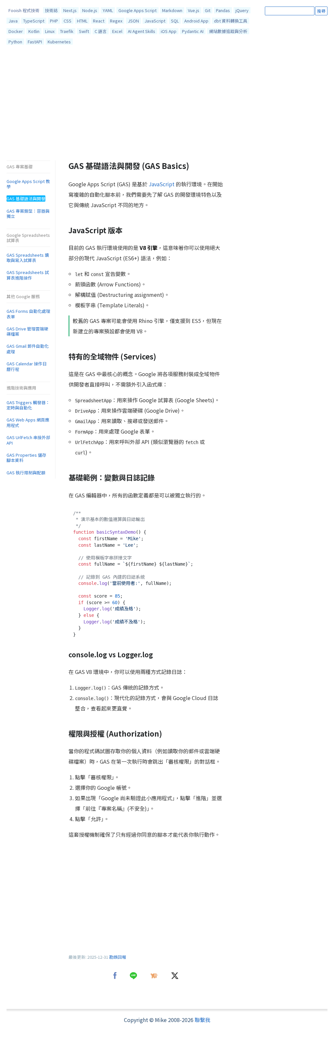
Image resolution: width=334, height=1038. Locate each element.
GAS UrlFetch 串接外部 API (28, 440)
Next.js (70, 10)
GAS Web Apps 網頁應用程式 (28, 422)
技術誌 (51, 10)
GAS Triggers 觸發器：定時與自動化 (28, 405)
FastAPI (35, 41)
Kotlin (33, 31)
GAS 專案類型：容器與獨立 (28, 214)
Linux (49, 31)
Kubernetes (59, 41)
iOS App (168, 31)
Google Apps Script (137, 10)
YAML (108, 10)
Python (15, 41)
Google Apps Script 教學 (28, 184)
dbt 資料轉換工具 (230, 21)
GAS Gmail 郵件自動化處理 (28, 349)
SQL (175, 21)
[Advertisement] (167, 104)
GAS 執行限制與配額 (26, 472)
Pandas (223, 10)
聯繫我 (202, 1020)
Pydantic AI (193, 31)
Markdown (172, 10)
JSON (133, 21)
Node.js (89, 10)
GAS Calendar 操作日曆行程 (27, 366)
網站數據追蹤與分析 (228, 31)
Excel (117, 31)
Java (13, 21)
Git (207, 10)
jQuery (242, 10)
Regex (116, 21)
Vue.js (193, 10)
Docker (15, 31)
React (98, 21)
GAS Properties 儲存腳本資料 (26, 458)
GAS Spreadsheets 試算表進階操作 (28, 275)
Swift (84, 31)
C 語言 (101, 31)
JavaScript (154, 21)
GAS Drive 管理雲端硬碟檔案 (27, 331)
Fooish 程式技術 (23, 10)
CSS (67, 21)
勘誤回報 (117, 957)
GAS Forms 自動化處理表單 (28, 314)
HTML (82, 21)
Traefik (66, 31)
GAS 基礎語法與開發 (26, 198)
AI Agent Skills (141, 31)
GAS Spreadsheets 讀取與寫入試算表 (28, 258)
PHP (54, 21)
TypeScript (33, 21)
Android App (196, 21)
